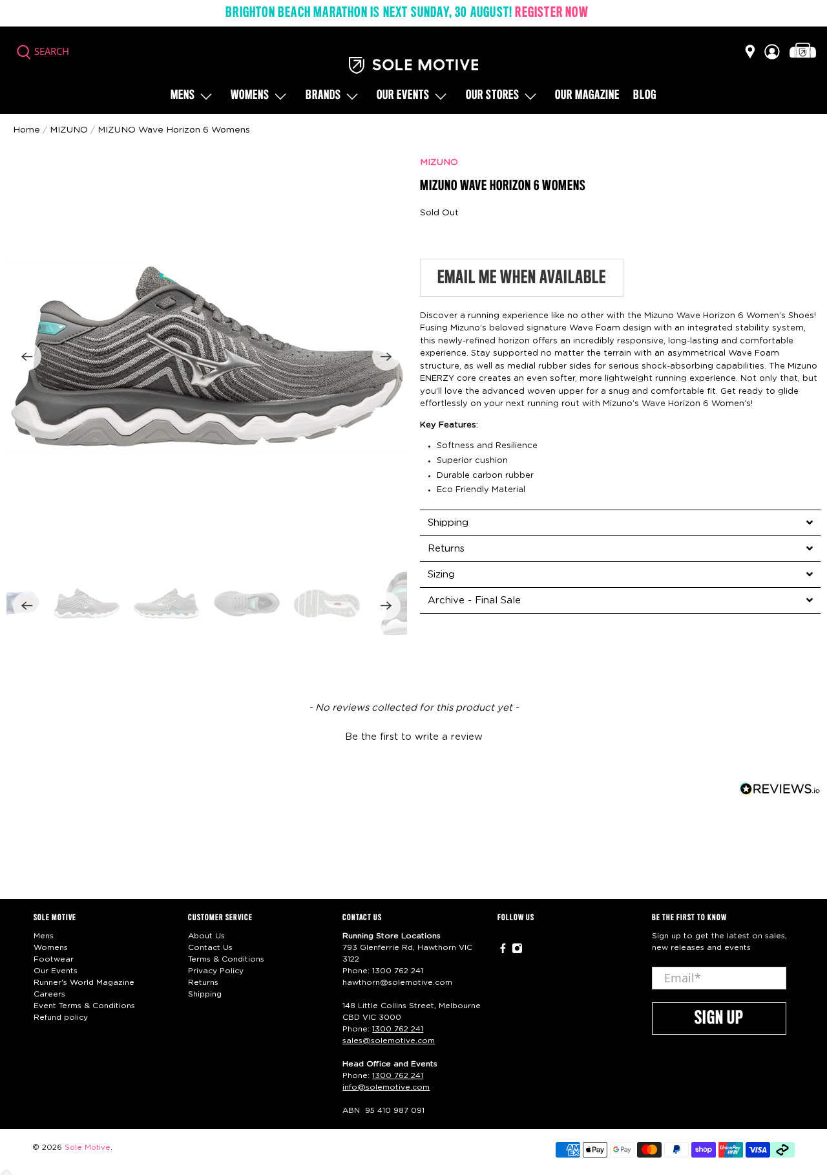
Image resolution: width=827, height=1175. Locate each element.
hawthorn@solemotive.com (397, 982)
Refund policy (61, 1017)
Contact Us (210, 947)
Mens (183, 96)
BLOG (644, 96)
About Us (206, 936)
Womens (250, 96)
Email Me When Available (521, 278)
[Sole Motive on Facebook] (502, 950)
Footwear (54, 959)
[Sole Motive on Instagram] (517, 950)
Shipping (205, 994)
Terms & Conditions (226, 959)
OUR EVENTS (403, 96)
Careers (49, 994)
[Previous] (27, 356)
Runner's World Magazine (84, 982)
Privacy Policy (216, 971)
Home (26, 130)
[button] (413, 735)
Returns (203, 982)
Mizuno (69, 130)
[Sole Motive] (413, 65)
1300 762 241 (397, 971)
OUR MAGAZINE (587, 96)
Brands (323, 96)
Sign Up (719, 1018)
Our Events (56, 971)
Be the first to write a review (414, 737)
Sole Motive (87, 1147)
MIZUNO (439, 162)
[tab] (620, 522)
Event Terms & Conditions (84, 1005)
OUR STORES (492, 96)
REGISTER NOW (551, 12)
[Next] (386, 356)
